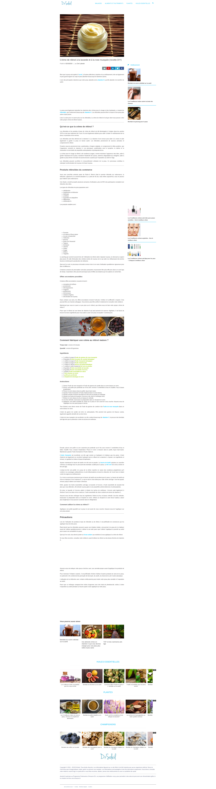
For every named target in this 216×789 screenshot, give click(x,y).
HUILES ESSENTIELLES (143, 3)
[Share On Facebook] (122, 68)
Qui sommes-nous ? (68, 786)
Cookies (90, 786)
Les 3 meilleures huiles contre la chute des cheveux (140, 102)
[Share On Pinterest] (109, 68)
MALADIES (98, 3)
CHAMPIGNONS (108, 724)
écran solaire (88, 534)
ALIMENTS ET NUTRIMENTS (114, 3)
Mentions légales (83, 786)
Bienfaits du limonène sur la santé (92, 684)
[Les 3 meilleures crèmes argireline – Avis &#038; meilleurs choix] (134, 230)
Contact (76, 786)
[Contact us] (104, 68)
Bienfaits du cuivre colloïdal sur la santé (139, 83)
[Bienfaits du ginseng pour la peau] (134, 113)
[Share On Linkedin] (113, 68)
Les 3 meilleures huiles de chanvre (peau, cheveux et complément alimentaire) (70, 716)
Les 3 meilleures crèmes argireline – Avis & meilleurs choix (140, 239)
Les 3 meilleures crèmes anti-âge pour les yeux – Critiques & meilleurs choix (141, 259)
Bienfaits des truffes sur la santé (70, 747)
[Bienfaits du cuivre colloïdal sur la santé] (134, 75)
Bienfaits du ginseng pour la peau (138, 121)
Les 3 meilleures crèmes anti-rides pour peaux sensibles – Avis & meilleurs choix (141, 219)
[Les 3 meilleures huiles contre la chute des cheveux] (134, 93)
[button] (155, 670)
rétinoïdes (63, 112)
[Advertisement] (92, 96)
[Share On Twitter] (117, 68)
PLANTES (129, 3)
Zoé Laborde (81, 63)
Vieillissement (135, 65)
